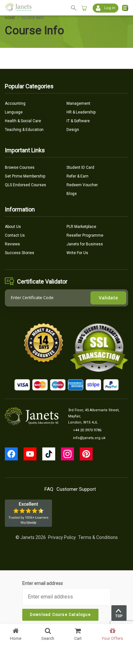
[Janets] (18, 8)
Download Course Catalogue (60, 614)
